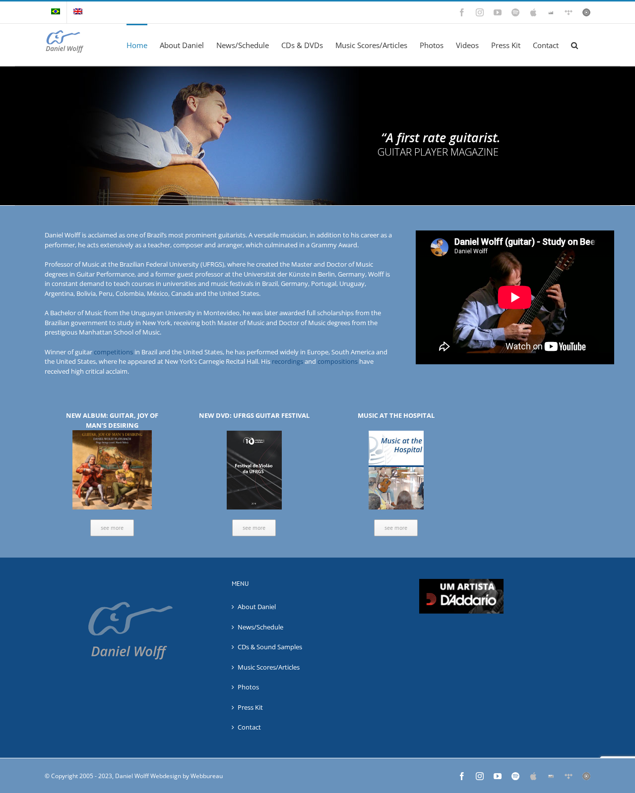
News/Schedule (260, 627)
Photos (248, 686)
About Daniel (257, 606)
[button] (574, 44)
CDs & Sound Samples (270, 646)
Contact (249, 727)
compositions (338, 361)
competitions (113, 351)
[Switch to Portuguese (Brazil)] (55, 12)
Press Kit (250, 707)
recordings (287, 361)
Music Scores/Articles (269, 667)
